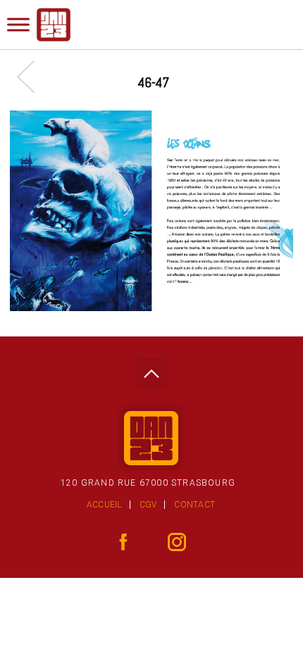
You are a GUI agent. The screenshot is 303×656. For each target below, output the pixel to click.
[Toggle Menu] (18, 24)
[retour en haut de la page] (151, 370)
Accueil (104, 505)
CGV (148, 505)
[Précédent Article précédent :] (32, 76)
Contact (194, 505)
